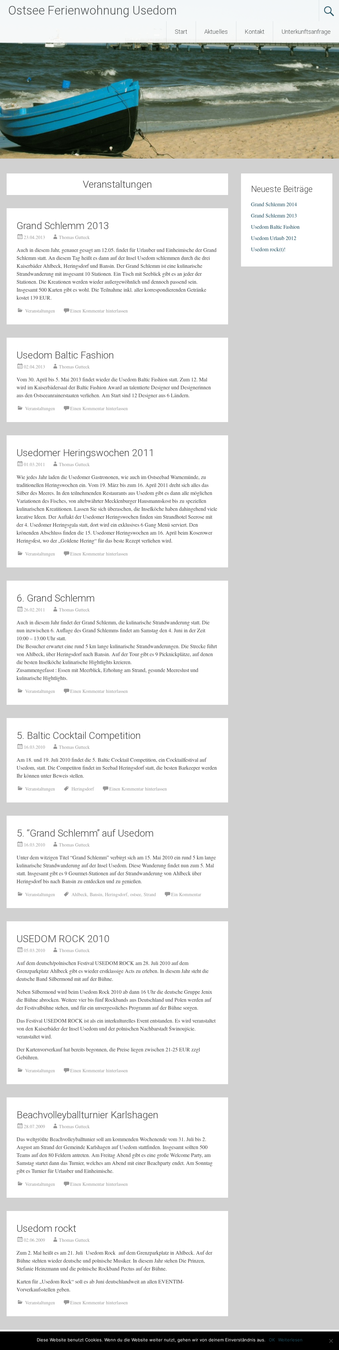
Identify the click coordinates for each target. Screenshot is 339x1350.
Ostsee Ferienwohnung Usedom (92, 11)
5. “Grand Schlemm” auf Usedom (85, 833)
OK (272, 1339)
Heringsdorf (83, 789)
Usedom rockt (46, 1228)
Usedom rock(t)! (268, 249)
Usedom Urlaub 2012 (273, 237)
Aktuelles (216, 31)
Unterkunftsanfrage (306, 31)
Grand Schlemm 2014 (274, 204)
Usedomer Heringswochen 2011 (85, 452)
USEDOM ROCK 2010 (63, 938)
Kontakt (255, 31)
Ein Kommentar (186, 894)
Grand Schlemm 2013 (63, 225)
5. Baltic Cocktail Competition (79, 735)
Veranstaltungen (40, 311)
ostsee (135, 894)
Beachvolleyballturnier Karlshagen (87, 1115)
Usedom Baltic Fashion (65, 355)
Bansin (96, 894)
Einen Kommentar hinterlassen (99, 311)
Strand (150, 894)
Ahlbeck (79, 894)
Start (181, 31)
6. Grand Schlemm (56, 598)
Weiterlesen (290, 1339)
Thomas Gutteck (74, 237)
